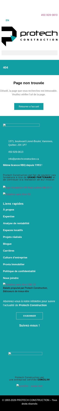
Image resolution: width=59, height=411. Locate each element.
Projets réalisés (12, 237)
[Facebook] (12, 334)
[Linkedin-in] (22, 5)
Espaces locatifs (13, 230)
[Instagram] (13, 5)
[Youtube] (30, 5)
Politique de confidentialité (19, 271)
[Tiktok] (38, 5)
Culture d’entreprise (15, 257)
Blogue (7, 243)
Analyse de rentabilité (16, 223)
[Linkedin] (35, 334)
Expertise (8, 216)
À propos (8, 209)
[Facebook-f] (5, 5)
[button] (29, 52)
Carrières (8, 250)
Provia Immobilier (14, 264)
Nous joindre (10, 278)
